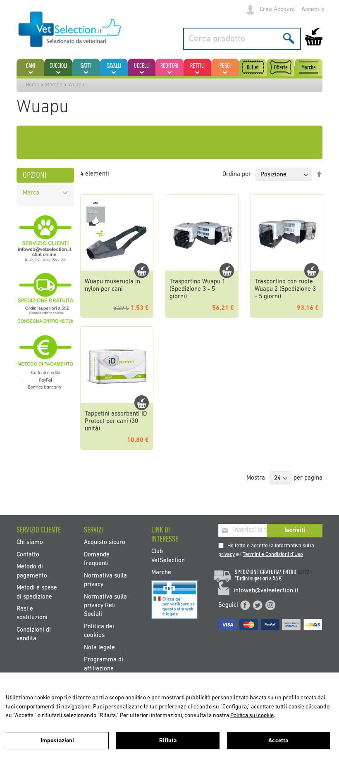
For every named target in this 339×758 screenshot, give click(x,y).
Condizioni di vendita (34, 634)
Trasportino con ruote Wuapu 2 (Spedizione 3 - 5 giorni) (285, 289)
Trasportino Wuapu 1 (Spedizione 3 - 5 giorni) (197, 289)
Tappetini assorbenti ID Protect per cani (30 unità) (116, 421)
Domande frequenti (97, 558)
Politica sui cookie (252, 716)
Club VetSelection (168, 556)
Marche (53, 85)
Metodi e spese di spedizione (37, 592)
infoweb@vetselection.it (266, 591)
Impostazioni (57, 741)
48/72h (305, 572)
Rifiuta (168, 741)
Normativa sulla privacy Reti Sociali (105, 606)
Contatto (28, 554)
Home (32, 85)
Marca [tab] (31, 193)
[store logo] (70, 29)
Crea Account (277, 10)
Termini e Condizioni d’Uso (273, 554)
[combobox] (242, 39)
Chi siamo (30, 542)
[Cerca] (289, 38)
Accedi (310, 10)
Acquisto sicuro (104, 542)
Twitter (257, 605)
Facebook (245, 605)
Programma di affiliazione (103, 664)
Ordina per (236, 175)
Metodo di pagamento (32, 571)
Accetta (278, 741)
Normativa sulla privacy (105, 580)
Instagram (270, 605)
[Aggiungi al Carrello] (141, 270)
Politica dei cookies (99, 630)
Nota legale (99, 647)
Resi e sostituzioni (32, 613)
